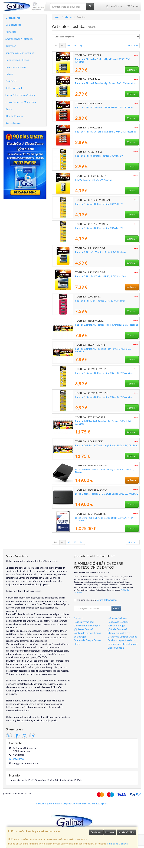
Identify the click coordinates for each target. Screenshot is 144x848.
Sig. (81, 45)
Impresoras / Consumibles (19, 52)
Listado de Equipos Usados (122, 636)
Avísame (131, 287)
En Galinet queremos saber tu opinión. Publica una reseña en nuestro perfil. (72, 803)
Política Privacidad (84, 621)
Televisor (10, 45)
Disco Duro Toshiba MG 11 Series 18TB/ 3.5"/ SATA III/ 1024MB (104, 519)
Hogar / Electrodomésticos (20, 94)
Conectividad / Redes (17, 59)
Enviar (116, 608)
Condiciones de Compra (87, 625)
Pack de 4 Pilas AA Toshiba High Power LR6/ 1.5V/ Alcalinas (105, 83)
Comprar (131, 69)
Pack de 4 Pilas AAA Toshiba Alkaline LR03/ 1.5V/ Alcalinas (105, 131)
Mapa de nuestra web (119, 632)
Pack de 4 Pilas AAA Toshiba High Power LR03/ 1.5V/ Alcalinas (102, 60)
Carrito (134, 6)
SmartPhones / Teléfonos (19, 38)
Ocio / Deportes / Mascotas (20, 102)
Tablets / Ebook (13, 87)
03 (75, 45)
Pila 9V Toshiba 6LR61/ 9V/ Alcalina (93, 180)
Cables (9, 73)
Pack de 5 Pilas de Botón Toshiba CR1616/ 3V (99, 228)
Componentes (13, 24)
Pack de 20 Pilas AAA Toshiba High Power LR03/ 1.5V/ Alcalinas (103, 422)
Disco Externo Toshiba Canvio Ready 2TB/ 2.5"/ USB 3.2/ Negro (104, 471)
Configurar (96, 832)
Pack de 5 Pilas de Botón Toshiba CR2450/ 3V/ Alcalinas (104, 397)
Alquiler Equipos (14, 116)
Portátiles (10, 31)
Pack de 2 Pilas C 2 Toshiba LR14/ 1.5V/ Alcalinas (100, 252)
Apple (8, 109)
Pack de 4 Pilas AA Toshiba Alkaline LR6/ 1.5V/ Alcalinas (104, 107)
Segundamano (13, 123)
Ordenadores (12, 17)
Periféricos (11, 80)
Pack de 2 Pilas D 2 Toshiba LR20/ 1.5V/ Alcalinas (100, 276)
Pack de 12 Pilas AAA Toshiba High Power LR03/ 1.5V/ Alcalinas (103, 350)
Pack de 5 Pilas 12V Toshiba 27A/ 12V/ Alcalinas (100, 300)
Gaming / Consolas (15, 66)
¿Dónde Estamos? (117, 629)
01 (62, 45)
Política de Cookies (117, 843)
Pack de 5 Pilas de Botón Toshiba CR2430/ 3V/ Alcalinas (104, 373)
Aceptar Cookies (126, 832)
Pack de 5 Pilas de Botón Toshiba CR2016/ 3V (99, 155)
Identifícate (115, 6)
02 (68, 45)
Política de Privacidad (106, 600)
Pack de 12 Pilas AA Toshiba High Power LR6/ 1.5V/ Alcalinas (106, 324)
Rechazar (109, 832)
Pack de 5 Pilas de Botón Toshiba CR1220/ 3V (99, 204)
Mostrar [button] (132, 45)
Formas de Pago (116, 625)
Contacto (79, 618)
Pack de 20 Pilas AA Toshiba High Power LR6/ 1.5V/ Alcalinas (106, 445)
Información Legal (117, 618)
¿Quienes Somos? (83, 629)
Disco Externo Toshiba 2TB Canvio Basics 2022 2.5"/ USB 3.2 (107, 493)
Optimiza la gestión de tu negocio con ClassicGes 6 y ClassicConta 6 (123, 644)
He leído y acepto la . (97, 600)
